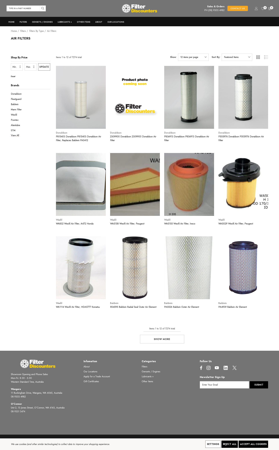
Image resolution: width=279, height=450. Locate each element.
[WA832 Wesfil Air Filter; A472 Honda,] (81, 184)
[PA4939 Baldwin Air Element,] (243, 267)
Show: (173, 57)
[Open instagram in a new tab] (208, 368)
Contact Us (237, 8)
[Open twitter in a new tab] (234, 368)
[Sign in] (256, 8)
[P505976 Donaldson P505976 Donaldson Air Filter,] (243, 97)
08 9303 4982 (18, 396)
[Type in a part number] (43, 8)
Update (44, 67)
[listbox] (237, 57)
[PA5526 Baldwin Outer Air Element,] (189, 267)
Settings (213, 444)
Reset (13, 76)
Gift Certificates (91, 381)
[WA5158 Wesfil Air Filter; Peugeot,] (135, 184)
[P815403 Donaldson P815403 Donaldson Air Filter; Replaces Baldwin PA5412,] (81, 97)
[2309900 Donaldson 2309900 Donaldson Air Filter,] (135, 97)
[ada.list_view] (266, 57)
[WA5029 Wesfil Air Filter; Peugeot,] (243, 184)
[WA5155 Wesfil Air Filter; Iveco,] (189, 184)
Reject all (229, 444)
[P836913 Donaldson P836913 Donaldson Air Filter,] (189, 97)
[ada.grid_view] (258, 57)
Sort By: (216, 57)
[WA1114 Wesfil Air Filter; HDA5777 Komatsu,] (81, 267)
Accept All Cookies (253, 444)
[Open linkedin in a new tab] (226, 368)
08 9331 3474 (18, 411)
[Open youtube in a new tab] (217, 368)
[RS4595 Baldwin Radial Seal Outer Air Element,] (135, 267)
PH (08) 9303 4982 (214, 10)
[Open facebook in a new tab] (200, 368)
